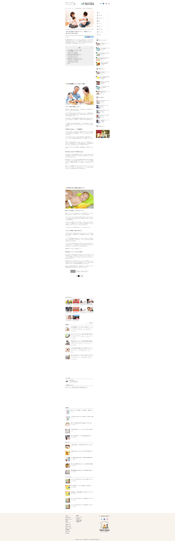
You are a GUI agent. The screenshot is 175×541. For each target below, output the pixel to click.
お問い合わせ (78, 518)
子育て (73, 8)
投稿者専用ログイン (79, 521)
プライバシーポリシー (79, 517)
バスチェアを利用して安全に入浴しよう (73, 56)
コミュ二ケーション (69, 387)
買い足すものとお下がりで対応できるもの (73, 53)
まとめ (68, 63)
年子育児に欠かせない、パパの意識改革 (73, 52)
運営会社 (77, 515)
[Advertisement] (72, 397)
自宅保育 (82, 387)
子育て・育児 (69, 8)
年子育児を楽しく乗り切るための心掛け (74, 58)
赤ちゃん (86, 387)
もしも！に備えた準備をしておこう (72, 51)
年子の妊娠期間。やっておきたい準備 (74, 50)
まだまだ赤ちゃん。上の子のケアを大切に (73, 60)
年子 (79, 387)
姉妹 (76, 387)
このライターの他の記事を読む (73, 381)
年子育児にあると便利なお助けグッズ (74, 54)
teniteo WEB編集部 (71, 380)
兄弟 (73, 387)
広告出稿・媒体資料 (79, 520)
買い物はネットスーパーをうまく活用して (73, 57)
